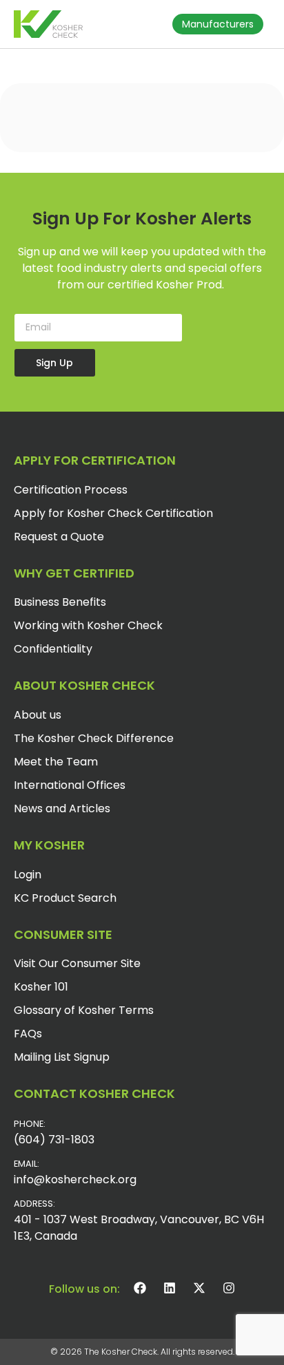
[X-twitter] (199, 1288)
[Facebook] (140, 1288)
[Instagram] (229, 1288)
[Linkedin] (169, 1288)
